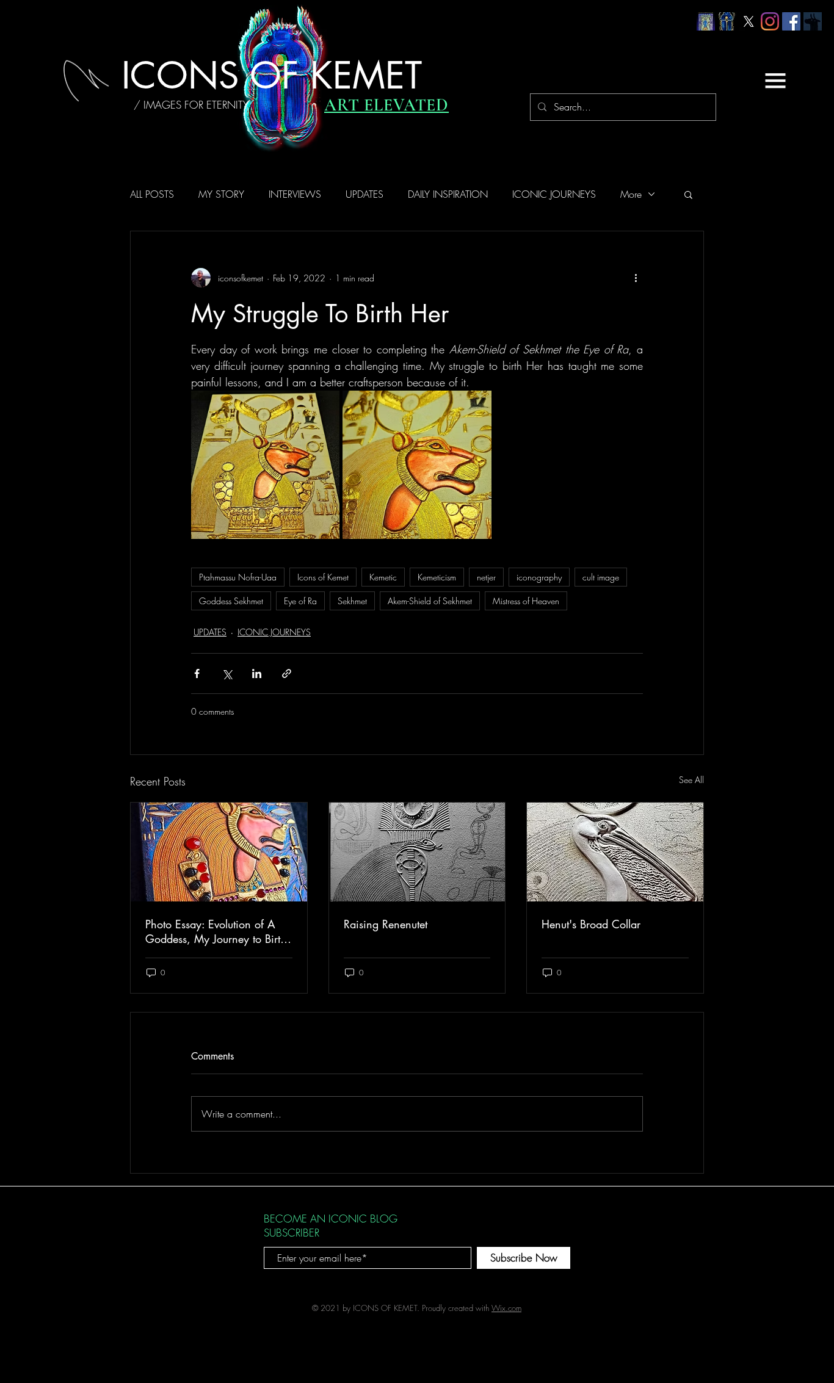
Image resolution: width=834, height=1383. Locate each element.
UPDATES (364, 194)
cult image (600, 577)
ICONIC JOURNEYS (554, 194)
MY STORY (221, 194)
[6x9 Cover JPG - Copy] (706, 21)
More (631, 194)
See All (691, 779)
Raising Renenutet (385, 924)
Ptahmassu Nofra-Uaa (238, 577)
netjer (486, 577)
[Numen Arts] (812, 21)
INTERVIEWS (295, 194)
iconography (539, 577)
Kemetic (383, 577)
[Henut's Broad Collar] (615, 852)
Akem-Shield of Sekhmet (430, 601)
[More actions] (635, 277)
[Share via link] (286, 673)
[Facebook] (791, 21)
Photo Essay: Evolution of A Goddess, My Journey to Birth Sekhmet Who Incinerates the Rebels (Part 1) (215, 931)
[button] (775, 80)
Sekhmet (352, 601)
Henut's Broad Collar (591, 924)
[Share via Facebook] (197, 673)
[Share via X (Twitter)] (227, 673)
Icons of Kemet (323, 577)
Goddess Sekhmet (231, 601)
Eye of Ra (300, 601)
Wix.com (506, 1307)
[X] (748, 21)
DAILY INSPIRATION (448, 194)
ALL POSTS (152, 194)
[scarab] (727, 21)
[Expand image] (265, 465)
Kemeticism (437, 577)
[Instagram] (770, 21)
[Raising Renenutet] (417, 852)
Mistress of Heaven (526, 601)
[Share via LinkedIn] (257, 673)
